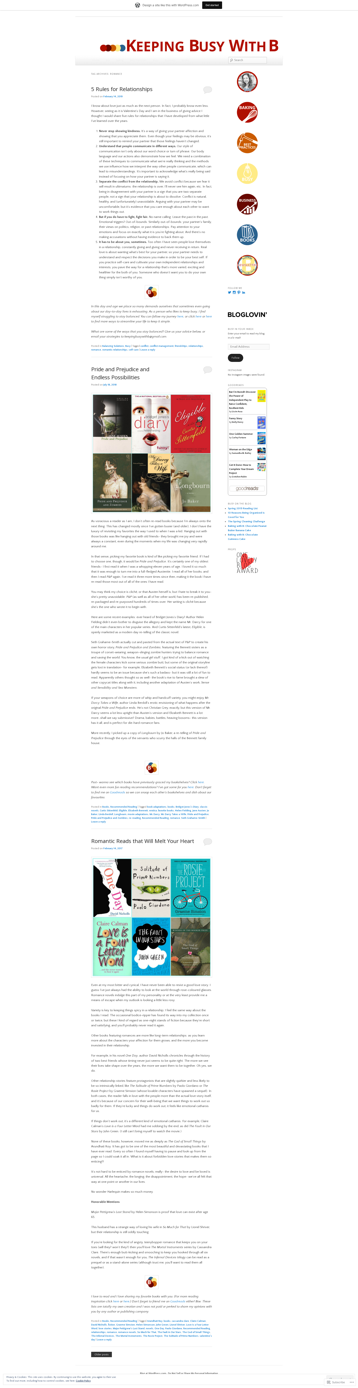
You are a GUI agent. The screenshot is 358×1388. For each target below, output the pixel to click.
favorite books (166, 810)
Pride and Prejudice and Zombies (109, 818)
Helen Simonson (145, 1324)
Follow (235, 358)
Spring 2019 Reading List (243, 508)
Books (185, 60)
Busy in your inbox (241, 329)
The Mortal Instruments (128, 1336)
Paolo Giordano (173, 1328)
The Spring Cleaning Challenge (246, 521)
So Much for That (146, 1332)
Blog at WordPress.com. (153, 1373)
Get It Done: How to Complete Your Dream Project (241, 469)
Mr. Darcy (155, 814)
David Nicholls (99, 1324)
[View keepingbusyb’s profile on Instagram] (234, 292)
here (201, 782)
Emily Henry (237, 422)
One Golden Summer (241, 434)
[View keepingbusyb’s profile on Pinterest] (239, 292)
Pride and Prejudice (198, 814)
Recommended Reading (123, 807)
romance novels (127, 1332)
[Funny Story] (262, 428)
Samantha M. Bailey (241, 453)
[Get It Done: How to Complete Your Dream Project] (262, 470)
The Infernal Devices (102, 1336)
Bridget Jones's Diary (187, 807)
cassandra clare (180, 1321)
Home (95, 60)
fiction (111, 1324)
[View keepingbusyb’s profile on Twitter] (229, 292)
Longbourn (120, 814)
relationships (196, 346)
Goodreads (117, 792)
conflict (144, 346)
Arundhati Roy (154, 1321)
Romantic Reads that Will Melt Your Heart (142, 841)
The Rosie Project (152, 1336)
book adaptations (156, 807)
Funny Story (235, 418)
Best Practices (138, 60)
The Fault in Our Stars (169, 1332)
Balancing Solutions (113, 346)
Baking (119, 60)
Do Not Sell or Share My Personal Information (193, 1373)
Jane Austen (199, 810)
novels (149, 1328)
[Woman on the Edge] (262, 459)
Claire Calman (198, 1321)
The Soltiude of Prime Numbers (181, 1336)
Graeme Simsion (125, 1324)
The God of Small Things (196, 1332)
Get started (212, 5)
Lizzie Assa (237, 412)
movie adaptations (138, 814)
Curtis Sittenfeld (109, 810)
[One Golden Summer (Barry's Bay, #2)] (262, 443)
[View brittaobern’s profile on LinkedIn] (243, 292)
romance (96, 349)
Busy (155, 60)
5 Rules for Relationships (121, 89)
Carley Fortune (239, 438)
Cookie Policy (83, 1381)
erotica (153, 810)
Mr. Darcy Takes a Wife (173, 814)
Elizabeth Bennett (138, 810)
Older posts (101, 1354)
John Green (162, 1324)
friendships (181, 346)
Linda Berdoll (106, 814)
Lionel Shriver (177, 1324)
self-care (134, 349)
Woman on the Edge (240, 449)
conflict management (162, 346)
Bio (108, 60)
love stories (105, 1328)
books (171, 807)
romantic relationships (114, 349)
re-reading (135, 818)
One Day (159, 1328)
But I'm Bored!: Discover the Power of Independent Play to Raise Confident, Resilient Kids (242, 400)
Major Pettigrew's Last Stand (129, 1328)
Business (170, 60)
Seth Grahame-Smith (193, 818)
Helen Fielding (183, 810)
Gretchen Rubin (239, 477)
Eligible (123, 810)
